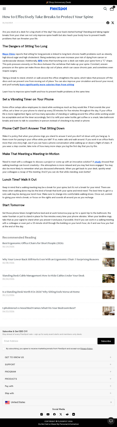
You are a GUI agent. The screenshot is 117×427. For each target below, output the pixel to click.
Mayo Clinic (8, 54)
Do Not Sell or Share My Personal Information (58, 424)
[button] (58, 357)
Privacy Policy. (86, 348)
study (98, 162)
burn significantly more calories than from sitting (47, 84)
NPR (40, 60)
